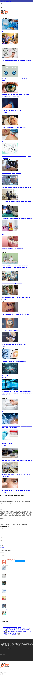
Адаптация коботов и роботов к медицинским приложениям (16, 187)
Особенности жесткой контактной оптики (12, 110)
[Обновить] (2, 547)
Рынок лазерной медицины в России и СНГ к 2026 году (11, 594)
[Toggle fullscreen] (4, 672)
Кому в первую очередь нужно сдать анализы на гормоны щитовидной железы (15, 628)
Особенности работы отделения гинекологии (13, 45)
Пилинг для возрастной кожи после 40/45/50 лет (14, 127)
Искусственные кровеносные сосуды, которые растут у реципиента (13, 616)
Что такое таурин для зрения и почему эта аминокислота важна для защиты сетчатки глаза (16, 629)
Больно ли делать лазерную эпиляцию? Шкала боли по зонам (17, 141)
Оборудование (5, 158)
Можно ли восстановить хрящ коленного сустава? (14, 344)
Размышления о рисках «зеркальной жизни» (9, 634)
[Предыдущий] (0, 674)
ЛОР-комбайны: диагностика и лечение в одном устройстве (16, 201)
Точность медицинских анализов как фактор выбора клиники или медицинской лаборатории (17, 631)
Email (1, 540)
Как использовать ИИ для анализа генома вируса (14, 361)
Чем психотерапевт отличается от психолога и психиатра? (16, 297)
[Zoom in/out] (6, 672)
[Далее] (2, 674)
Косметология (5, 112)
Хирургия (4, 299)
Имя (1, 537)
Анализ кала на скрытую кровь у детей (11, 411)
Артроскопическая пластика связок (10, 330)
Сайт (1, 543)
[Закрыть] (1, 672)
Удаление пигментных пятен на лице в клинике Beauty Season (17, 490)
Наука (4, 346)
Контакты (4, 492)
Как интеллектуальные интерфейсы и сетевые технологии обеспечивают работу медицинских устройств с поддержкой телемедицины (17, 393)
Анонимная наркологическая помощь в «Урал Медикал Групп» (17, 460)
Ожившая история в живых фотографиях (6, 1)
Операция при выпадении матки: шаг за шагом (13, 31)
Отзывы (4, 445)
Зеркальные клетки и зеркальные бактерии (9, 633)
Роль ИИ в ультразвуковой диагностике (11, 173)
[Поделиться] (2, 673)
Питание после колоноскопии (7, 626)
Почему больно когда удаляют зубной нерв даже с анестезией (17, 218)
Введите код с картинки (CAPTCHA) (5, 550)
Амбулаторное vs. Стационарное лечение (12, 283)
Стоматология (5, 203)
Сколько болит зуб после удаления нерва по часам (14, 248)
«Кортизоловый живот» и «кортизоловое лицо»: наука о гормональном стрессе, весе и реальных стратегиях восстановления (15, 267)
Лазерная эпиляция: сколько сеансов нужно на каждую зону (16, 156)
